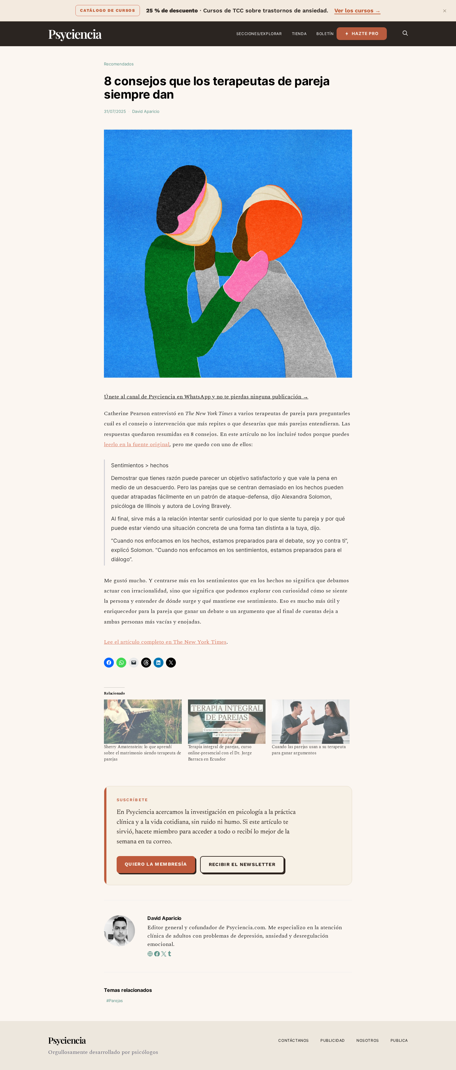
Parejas (116, 1000)
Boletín (324, 33)
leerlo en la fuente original (136, 444)
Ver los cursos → (357, 10)
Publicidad (332, 1040)
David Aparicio (145, 111)
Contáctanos (293, 1040)
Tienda (299, 33)
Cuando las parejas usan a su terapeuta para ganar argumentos (309, 750)
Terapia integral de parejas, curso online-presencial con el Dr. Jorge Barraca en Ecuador (220, 753)
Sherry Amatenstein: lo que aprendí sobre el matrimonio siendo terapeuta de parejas (142, 753)
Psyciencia (74, 33)
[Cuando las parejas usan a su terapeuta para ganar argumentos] (311, 721)
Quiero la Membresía (156, 864)
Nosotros (367, 1040)
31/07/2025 (115, 111)
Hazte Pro (365, 33)
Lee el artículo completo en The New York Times (165, 642)
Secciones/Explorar (259, 33)
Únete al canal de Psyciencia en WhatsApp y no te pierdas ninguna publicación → (206, 397)
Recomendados (119, 63)
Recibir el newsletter (242, 864)
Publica (399, 1040)
